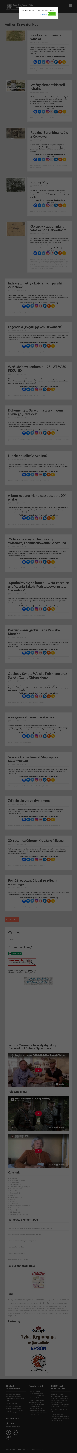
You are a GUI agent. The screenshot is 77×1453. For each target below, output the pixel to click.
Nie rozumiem (43, 14)
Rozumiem (51, 14)
